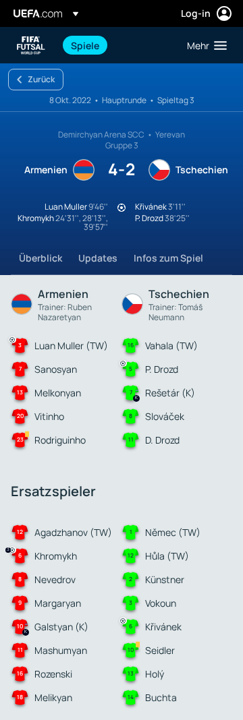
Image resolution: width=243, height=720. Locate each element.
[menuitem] (117, 45)
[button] (204, 45)
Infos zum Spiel (168, 258)
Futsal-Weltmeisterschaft (31, 45)
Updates (97, 258)
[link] (85, 45)
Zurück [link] (41, 79)
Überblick (40, 258)
